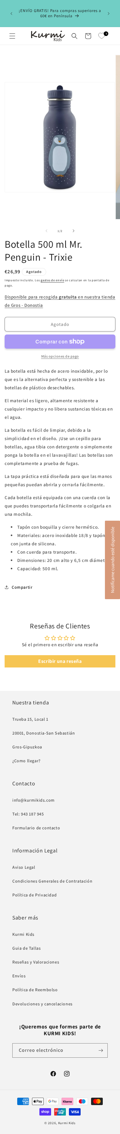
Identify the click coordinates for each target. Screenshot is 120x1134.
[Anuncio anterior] (11, 13)
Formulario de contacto (36, 828)
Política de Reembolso (35, 989)
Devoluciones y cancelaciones (42, 1004)
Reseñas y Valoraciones (35, 962)
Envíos (19, 976)
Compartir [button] (22, 587)
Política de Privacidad (34, 895)
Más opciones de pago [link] (60, 356)
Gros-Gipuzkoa (27, 747)
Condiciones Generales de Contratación (52, 881)
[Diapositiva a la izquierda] (46, 231)
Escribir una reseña (60, 661)
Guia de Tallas (26, 948)
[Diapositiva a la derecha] (73, 231)
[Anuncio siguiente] (108, 13)
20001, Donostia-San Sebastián (43, 733)
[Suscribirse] (100, 1050)
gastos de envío (52, 280)
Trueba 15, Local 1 (30, 719)
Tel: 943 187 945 (28, 814)
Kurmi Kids (23, 934)
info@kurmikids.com (33, 800)
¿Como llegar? (26, 760)
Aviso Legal (23, 867)
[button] (12, 36)
